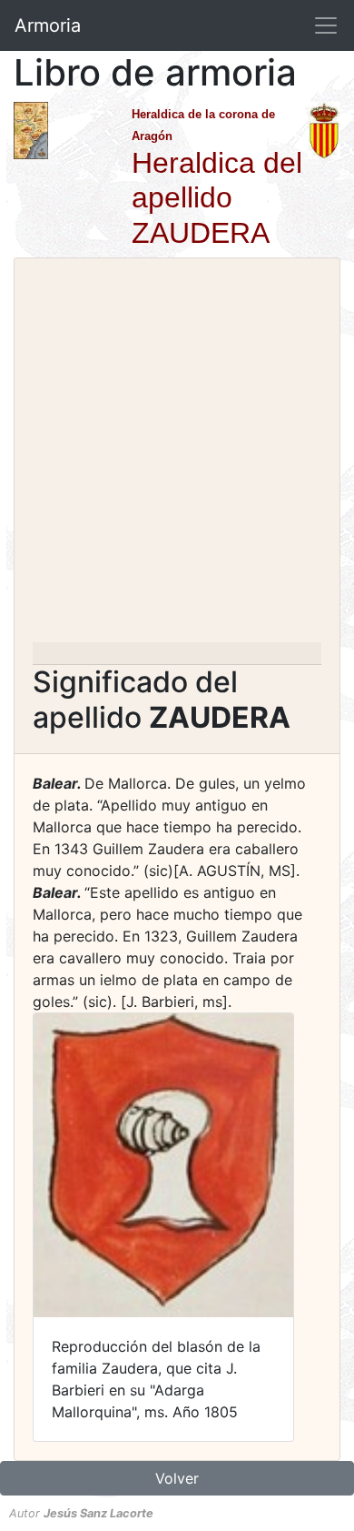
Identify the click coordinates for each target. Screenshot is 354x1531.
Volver (177, 1478)
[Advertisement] (177, 455)
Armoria (48, 25)
